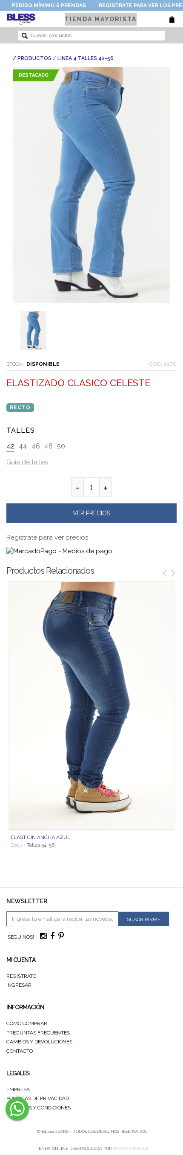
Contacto (19, 1051)
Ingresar (18, 985)
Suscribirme (143, 919)
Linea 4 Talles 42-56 (85, 58)
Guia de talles (27, 462)
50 (61, 446)
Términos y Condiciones (38, 1108)
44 (23, 446)
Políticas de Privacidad (37, 1098)
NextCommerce (131, 1148)
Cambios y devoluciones (39, 1042)
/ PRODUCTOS (32, 58)
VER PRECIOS (91, 513)
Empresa (18, 1089)
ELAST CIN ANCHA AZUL (40, 837)
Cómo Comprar (26, 1023)
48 (48, 446)
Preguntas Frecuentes (38, 1033)
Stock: (15, 364)
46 (35, 446)
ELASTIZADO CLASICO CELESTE (78, 382)
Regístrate (21, 976)
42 (10, 446)
